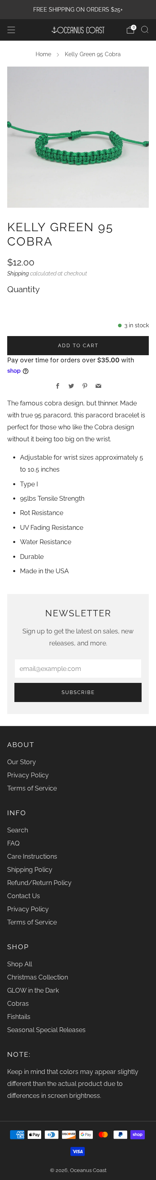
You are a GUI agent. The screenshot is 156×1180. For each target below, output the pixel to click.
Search (17, 830)
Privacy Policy (28, 775)
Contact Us (23, 896)
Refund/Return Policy (39, 883)
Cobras (18, 1003)
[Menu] (11, 30)
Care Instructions (32, 856)
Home (43, 54)
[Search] (145, 29)
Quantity (23, 289)
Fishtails (18, 1017)
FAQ (13, 843)
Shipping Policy (29, 869)
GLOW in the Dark (33, 990)
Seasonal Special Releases (46, 1030)
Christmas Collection (37, 977)
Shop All (19, 964)
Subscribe (78, 692)
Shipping (18, 273)
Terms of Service (32, 788)
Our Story (21, 762)
